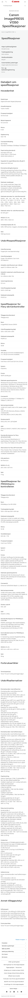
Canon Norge (13, 988)
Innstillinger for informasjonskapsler (14, 984)
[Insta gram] (10, 991)
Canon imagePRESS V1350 (7, 32)
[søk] (6, 2)
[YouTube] (21, 991)
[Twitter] (17, 991)
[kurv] (2, 2)
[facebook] (6, 991)
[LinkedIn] (14, 991)
